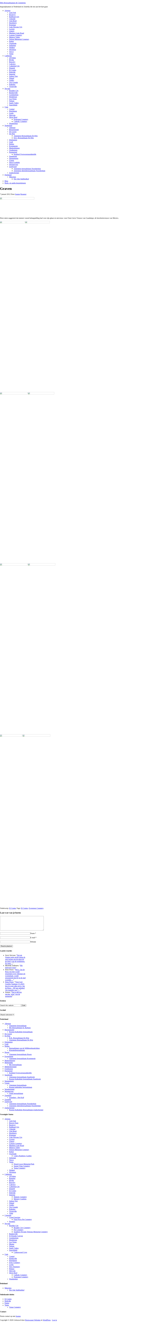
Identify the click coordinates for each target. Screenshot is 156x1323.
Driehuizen (13, 140)
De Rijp (12, 134)
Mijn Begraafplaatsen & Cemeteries (13, 3)
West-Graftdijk (14, 162)
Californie (8, 56)
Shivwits (12, 115)
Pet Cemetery (18, 1230)
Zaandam (8, 1095)
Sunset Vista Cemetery (22, 1166)
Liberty (11, 31)
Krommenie (13, 146)
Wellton (12, 47)
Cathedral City (14, 66)
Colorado (8, 1215)
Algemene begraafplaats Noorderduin (27, 169)
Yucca (11, 52)
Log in (54, 1320)
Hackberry (13, 23)
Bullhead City (14, 17)
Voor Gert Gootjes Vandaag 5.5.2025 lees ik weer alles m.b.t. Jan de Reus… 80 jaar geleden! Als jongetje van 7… (15, 986)
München (12, 177)
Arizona (7, 11)
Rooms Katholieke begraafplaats (21, 1032)
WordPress (47, 1320)
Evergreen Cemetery (36, 908)
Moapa (11, 1244)
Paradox (12, 1221)
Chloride (12, 19)
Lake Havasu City (15, 27)
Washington (13, 123)
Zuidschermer (14, 173)
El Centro (12, 70)
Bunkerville (13, 93)
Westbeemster (10, 1089)
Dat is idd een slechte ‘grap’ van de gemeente (13, 994)
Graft (11, 142)
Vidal (11, 1213)
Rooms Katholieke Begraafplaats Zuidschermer (26, 1110)
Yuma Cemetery (19, 1168)
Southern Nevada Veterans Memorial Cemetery (31, 1232)
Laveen (12, 29)
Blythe (11, 60)
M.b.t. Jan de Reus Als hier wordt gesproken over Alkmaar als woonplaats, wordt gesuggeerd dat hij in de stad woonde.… (15, 975)
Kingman (12, 25)
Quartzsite (12, 43)
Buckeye (12, 15)
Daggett (12, 68)
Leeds (11, 113)
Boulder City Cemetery (22, 1228)
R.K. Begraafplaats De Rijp (24, 138)
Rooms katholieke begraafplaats (20, 1087)
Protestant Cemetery (21, 119)
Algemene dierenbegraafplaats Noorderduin (29, 171)
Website (33, 942)
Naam (32, 933)
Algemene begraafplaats (17, 1026)
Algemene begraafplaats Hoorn (20, 1054)
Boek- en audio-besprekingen (15, 183)
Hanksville (13, 1258)
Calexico (12, 64)
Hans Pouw (9, 982)
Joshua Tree (13, 76)
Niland (11, 78)
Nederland (8, 126)
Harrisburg (13, 111)
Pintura (11, 1269)
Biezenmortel (14, 130)
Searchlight (13, 105)
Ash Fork (12, 13)
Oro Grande (13, 82)
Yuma (11, 54)
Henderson (13, 97)
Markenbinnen (14, 148)
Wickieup (12, 50)
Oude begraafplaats (16, 1093)
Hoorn (7, 1052)
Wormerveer (13, 165)
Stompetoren (13, 158)
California (8, 1174)
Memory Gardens (20, 1199)
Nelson (11, 101)
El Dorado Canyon (16, 1236)
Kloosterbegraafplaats (17, 1050)
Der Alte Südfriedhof (21, 179)
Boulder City (14, 91)
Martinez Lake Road (16, 33)
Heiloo (11, 144)
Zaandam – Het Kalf (16, 1097)
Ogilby (11, 80)
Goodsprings (13, 95)
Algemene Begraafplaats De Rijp (26, 136)
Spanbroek (13, 156)
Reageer (23, 194)
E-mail (32, 938)
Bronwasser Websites (33, 1320)
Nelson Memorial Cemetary (19, 39)
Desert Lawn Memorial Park (24, 1164)
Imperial (12, 74)
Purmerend (13, 152)
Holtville (12, 72)
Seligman (12, 45)
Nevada (7, 89)
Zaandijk (8, 1100)
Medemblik (9, 1063)
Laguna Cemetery (15, 35)
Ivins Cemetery (14, 1263)
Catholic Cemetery (20, 121)
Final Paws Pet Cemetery (23, 1219)
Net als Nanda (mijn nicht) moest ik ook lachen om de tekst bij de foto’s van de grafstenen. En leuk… (15, 959)
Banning (12, 1178)
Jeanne (17, 194)
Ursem (11, 160)
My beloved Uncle (14, 967)
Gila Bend (13, 21)
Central (11, 109)
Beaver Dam (13, 1123)
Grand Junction (14, 1217)
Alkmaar (12, 128)
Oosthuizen (13, 150)
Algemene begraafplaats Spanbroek (22, 1077)
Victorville (13, 87)
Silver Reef (13, 117)
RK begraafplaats (15, 1065)
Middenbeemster (11, 1067)
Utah (6, 107)
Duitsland (8, 175)
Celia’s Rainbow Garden (23, 1156)
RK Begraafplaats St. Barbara (20, 1028)
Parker (11, 41)
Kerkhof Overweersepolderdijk (25, 154)
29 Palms (12, 58)
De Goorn (12, 132)
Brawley (12, 62)
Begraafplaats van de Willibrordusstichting (24, 1048)
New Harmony (14, 1267)
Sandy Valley (14, 103)
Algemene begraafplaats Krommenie (22, 1058)
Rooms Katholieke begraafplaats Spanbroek (25, 1079)
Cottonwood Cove (20, 1252)
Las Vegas (13, 99)
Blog (6, 181)
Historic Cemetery (20, 1197)
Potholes (12, 84)
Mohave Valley (14, 37)
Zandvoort (13, 167)
